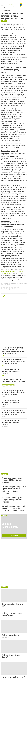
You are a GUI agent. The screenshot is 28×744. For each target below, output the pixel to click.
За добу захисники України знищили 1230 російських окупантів (11, 422)
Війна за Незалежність (10, 525)
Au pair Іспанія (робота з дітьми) (13, 677)
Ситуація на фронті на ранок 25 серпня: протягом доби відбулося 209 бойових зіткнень (13, 412)
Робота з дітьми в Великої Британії (11, 656)
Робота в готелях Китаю (10, 635)
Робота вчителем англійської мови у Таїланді (12, 614)
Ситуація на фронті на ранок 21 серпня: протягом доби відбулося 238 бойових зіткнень (14, 508)
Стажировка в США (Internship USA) (12, 605)
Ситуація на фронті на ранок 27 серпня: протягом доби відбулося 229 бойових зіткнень (13, 361)
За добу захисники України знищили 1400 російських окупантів (11, 371)
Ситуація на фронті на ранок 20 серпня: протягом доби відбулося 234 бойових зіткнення (14, 489)
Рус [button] (5, 7)
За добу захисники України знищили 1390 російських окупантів (12, 499)
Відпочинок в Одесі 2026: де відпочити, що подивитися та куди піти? (14, 381)
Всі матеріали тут (14, 535)
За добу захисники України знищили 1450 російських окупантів (11, 402)
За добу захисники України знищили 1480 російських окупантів (12, 480)
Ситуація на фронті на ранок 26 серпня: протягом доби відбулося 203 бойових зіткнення (13, 392)
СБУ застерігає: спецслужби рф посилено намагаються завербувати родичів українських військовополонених (13, 350)
